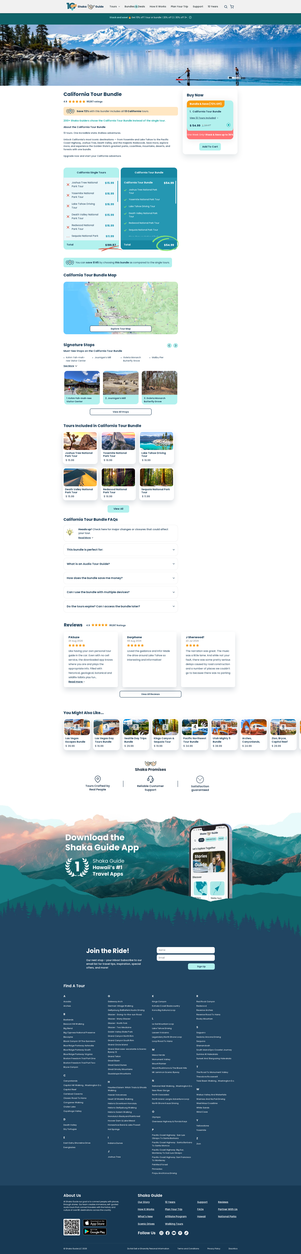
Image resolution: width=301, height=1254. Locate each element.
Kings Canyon (159, 1001)
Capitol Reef (69, 1089)
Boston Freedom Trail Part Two (79, 1062)
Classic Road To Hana (74, 1098)
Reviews (223, 1202)
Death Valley (70, 1124)
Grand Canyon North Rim (121, 1036)
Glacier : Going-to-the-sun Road (125, 1014)
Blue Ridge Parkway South (77, 1049)
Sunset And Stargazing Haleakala (213, 1058)
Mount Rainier (159, 1063)
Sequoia (200, 1041)
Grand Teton (114, 1056)
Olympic (156, 1117)
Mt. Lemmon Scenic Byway (166, 1072)
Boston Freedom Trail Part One (79, 1058)
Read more (76, 682)
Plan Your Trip (179, 6)
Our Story (144, 1202)
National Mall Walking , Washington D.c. (172, 1086)
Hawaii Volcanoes (117, 1094)
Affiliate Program (176, 1216)
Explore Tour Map (121, 328)
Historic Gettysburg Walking (122, 1107)
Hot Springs (114, 1129)
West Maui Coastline (207, 1103)
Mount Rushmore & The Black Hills (169, 1068)
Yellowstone (202, 1125)
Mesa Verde (158, 1054)
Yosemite (201, 1130)
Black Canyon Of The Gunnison (79, 1041)
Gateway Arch (115, 1001)
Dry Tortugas (70, 1129)
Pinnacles (157, 1168)
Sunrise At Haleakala (207, 1054)
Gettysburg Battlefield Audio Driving (126, 1010)
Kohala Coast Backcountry (166, 1005)
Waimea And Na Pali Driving (210, 1099)
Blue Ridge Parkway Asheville (78, 1045)
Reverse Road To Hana (208, 1014)
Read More (84, 537)
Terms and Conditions (188, 1248)
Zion (198, 1143)
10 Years (213, 6)
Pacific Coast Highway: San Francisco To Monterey (171, 1159)
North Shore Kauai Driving (165, 1103)
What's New (145, 1216)
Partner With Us (228, 1209)
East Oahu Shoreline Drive (76, 1142)
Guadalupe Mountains (119, 1073)
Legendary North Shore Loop (167, 1036)
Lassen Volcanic (160, 1032)
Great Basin (114, 1060)
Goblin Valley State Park (120, 1031)
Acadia (67, 1001)
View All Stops (121, 411)
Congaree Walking (73, 1102)
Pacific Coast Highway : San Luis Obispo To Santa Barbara (168, 1137)
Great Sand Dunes (117, 1065)
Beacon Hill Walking (73, 1023)
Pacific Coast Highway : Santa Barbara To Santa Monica (172, 1144)
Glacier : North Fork (117, 1023)
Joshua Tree (114, 1156)
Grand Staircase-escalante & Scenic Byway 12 (127, 1051)
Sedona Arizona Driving (208, 1036)
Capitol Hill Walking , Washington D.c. (82, 1085)
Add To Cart (210, 146)
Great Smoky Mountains (120, 1069)
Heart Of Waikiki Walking (120, 1099)
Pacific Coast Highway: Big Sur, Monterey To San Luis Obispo (168, 1151)
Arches (67, 1005)
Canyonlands (70, 1080)
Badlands (68, 1019)
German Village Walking (120, 1005)
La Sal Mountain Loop (163, 1023)
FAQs (200, 1209)
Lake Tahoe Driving (162, 1028)
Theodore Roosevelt (207, 1076)
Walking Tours (174, 1224)
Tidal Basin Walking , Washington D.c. (215, 1080)
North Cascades (160, 1094)
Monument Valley (161, 1059)
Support (198, 6)
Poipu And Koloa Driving (164, 1173)
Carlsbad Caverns (73, 1093)
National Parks (227, 1216)
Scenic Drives (146, 1224)
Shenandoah (203, 1045)
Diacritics (233, 1248)
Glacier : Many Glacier (119, 1018)
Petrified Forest (160, 1164)
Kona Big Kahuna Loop (163, 1010)
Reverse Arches (204, 1010)
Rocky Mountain (204, 1018)
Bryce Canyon (70, 1067)
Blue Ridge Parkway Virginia (77, 1054)
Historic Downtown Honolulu (122, 1103)
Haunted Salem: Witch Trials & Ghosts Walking (127, 1089)
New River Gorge (161, 1090)
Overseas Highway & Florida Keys (169, 1121)
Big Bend (68, 1028)
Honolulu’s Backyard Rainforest (124, 1116)
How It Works (146, 1209)
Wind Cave (202, 1111)
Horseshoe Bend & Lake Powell (124, 1124)
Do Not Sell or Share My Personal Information (148, 1248)
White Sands (202, 1107)
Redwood (201, 1005)
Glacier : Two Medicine (119, 1027)
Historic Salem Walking (120, 1112)
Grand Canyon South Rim (121, 1040)
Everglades (69, 1147)
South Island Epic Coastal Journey (214, 1049)
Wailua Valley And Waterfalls (211, 1094)
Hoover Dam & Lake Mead (121, 1120)
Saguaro (201, 1032)
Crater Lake (69, 1106)
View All (118, 509)
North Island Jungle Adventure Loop (170, 1099)
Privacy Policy (213, 1248)
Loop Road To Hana (162, 1041)
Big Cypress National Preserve (79, 1032)
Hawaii (201, 1216)
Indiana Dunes (115, 1143)
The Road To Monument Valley (212, 1072)
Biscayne (68, 1036)
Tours (113, 6)
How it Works (158, 6)
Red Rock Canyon (205, 1001)
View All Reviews (150, 694)
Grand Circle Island (118, 1044)
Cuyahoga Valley (72, 1111)
